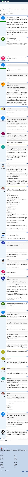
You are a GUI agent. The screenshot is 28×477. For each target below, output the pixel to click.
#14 (27, 259)
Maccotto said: (8, 64)
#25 (27, 430)
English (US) (26, 471)
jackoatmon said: (9, 242)
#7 (27, 116)
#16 (27, 276)
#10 (27, 163)
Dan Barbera (1, 464)
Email (0, 458)
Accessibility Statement (6, 470)
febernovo (2, 11)
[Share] (26, 16)
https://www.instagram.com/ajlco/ (13, 426)
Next (3, 14)
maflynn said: (8, 312)
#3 (27, 56)
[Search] (26, 3)
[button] (0, 1)
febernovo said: (8, 165)
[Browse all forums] (25, 3)
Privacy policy (1, 470)
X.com (2, 458)
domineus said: (8, 340)
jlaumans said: (8, 319)
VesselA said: (8, 108)
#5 (27, 82)
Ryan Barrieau (15, 464)
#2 (27, 37)
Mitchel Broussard (2, 459)
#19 (27, 350)
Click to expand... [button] (17, 90)
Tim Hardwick (15, 459)
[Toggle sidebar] (27, 3)
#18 (27, 310)
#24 (27, 412)
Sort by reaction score (10, 11)
